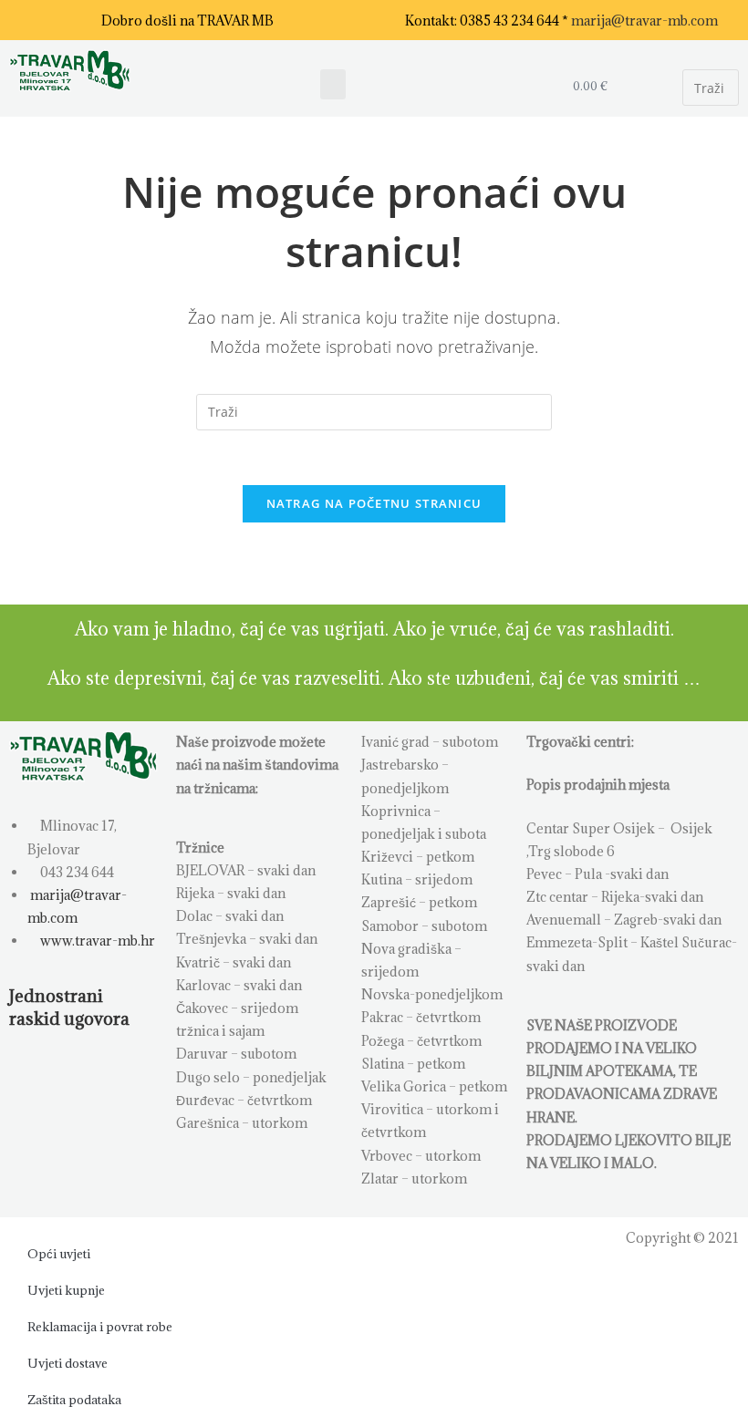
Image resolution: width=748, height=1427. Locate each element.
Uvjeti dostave (67, 1363)
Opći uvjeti (58, 1254)
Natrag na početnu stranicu (374, 503)
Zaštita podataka (74, 1399)
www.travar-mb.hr (96, 940)
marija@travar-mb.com (644, 20)
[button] (333, 84)
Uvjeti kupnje (66, 1290)
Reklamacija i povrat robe (99, 1326)
